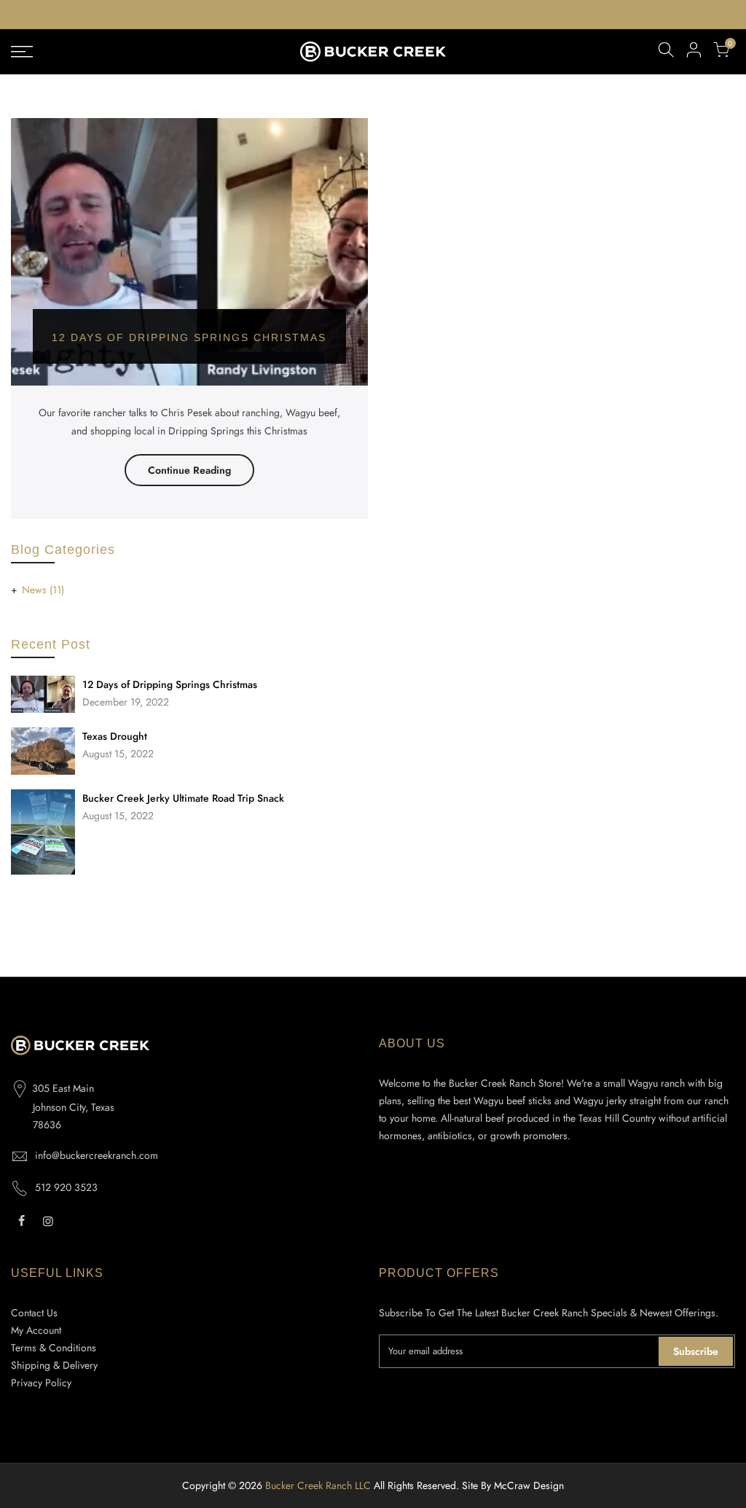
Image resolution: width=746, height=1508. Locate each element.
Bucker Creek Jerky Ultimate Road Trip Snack (183, 798)
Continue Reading (189, 470)
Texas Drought (114, 736)
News (43, 589)
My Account (36, 1330)
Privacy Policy (41, 1382)
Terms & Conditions (53, 1347)
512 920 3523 (66, 1187)
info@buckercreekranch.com (96, 1155)
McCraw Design (529, 1485)
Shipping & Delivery (54, 1365)
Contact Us (34, 1312)
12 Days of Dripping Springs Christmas (169, 684)
